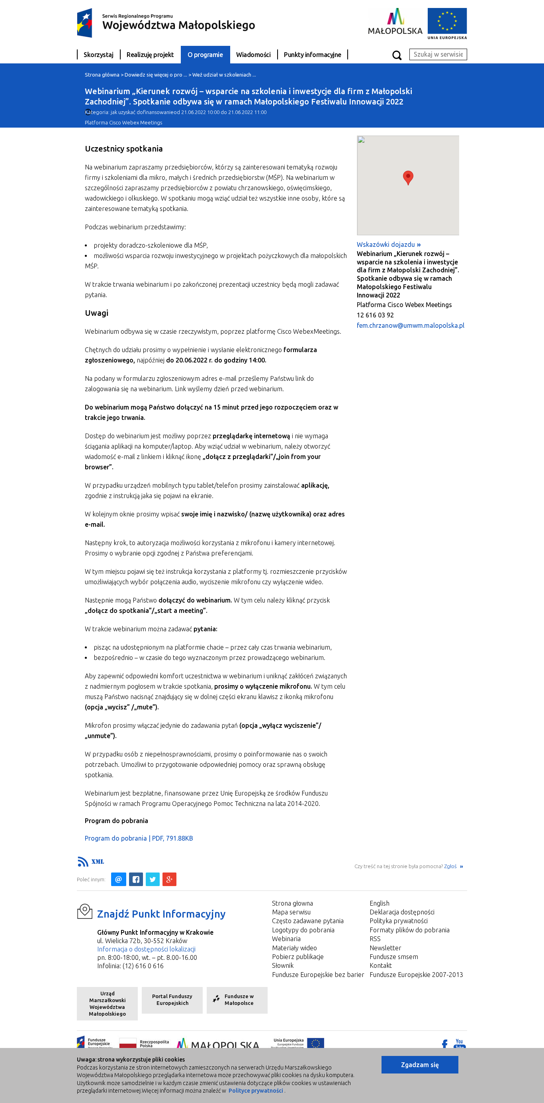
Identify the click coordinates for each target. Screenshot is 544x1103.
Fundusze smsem (394, 956)
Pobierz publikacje (298, 956)
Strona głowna (292, 903)
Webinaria (286, 938)
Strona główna (102, 74)
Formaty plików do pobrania (410, 930)
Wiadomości (253, 54)
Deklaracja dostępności (402, 912)
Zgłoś (451, 866)
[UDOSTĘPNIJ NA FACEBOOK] (136, 879)
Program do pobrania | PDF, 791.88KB (139, 838)
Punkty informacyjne (312, 54)
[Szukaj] (396, 55)
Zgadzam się (420, 1064)
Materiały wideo (294, 947)
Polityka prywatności (399, 920)
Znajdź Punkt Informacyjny (161, 914)
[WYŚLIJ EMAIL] (118, 879)
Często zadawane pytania (308, 920)
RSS (375, 938)
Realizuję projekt (150, 54)
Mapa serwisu (291, 912)
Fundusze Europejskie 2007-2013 (416, 974)
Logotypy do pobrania (303, 930)
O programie (205, 54)
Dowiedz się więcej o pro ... (156, 74)
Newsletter (385, 947)
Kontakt (381, 965)
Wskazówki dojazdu (386, 244)
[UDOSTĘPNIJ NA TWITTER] (153, 879)
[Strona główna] (166, 22)
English (379, 903)
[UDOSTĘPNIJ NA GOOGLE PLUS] (169, 879)
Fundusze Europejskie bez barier (318, 974)
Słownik (283, 965)
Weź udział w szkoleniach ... (224, 74)
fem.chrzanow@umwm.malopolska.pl (410, 325)
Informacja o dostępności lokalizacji (146, 949)
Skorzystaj (98, 54)
